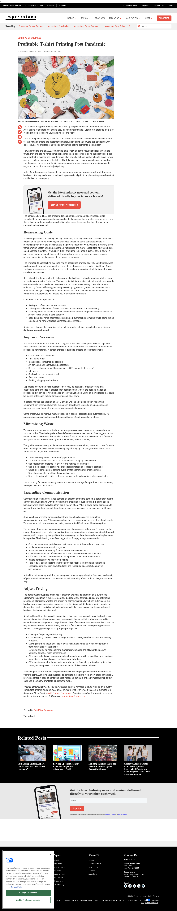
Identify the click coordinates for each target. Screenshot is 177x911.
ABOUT (58, 900)
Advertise (50, 5)
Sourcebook (92, 874)
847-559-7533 (135, 877)
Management (58, 881)
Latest (70, 18)
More (147, 18)
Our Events (132, 18)
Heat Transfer (58, 878)
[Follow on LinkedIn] (134, 886)
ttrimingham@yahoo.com (74, 696)
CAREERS (66, 900)
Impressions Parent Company (85, 26)
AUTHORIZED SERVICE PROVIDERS (84, 900)
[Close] (51, 854)
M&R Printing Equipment (59, 693)
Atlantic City (159, 5)
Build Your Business (29, 38)
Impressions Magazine (34, 5)
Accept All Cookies (28, 893)
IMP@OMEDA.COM (136, 874)
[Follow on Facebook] (125, 886)
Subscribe (62, 5)
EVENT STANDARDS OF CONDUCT (112, 900)
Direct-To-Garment (59, 867)
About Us (91, 860)
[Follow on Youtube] (143, 886)
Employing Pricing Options (31, 26)
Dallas (170, 5)
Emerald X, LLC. (139, 896)
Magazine (114, 18)
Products (100, 18)
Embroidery (57, 871)
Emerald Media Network (12, 5)
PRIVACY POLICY (151, 903)
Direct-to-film (57, 864)
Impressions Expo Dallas (57, 26)
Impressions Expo (130, 5)
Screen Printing (58, 885)
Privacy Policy (16, 887)
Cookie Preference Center (28, 900)
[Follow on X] (138, 886)
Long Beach (145, 5)
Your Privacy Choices (136, 900)
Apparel (56, 860)
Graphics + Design (60, 874)
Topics (84, 18)
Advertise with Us (94, 864)
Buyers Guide (93, 867)
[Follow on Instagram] (130, 886)
